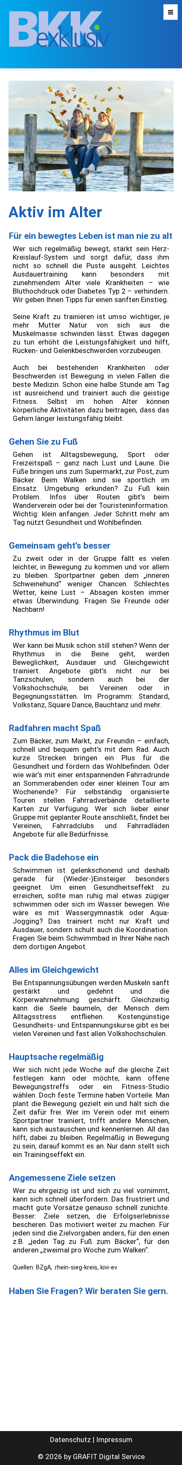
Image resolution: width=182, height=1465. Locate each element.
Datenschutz (70, 1439)
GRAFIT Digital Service (109, 1456)
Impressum (114, 1439)
